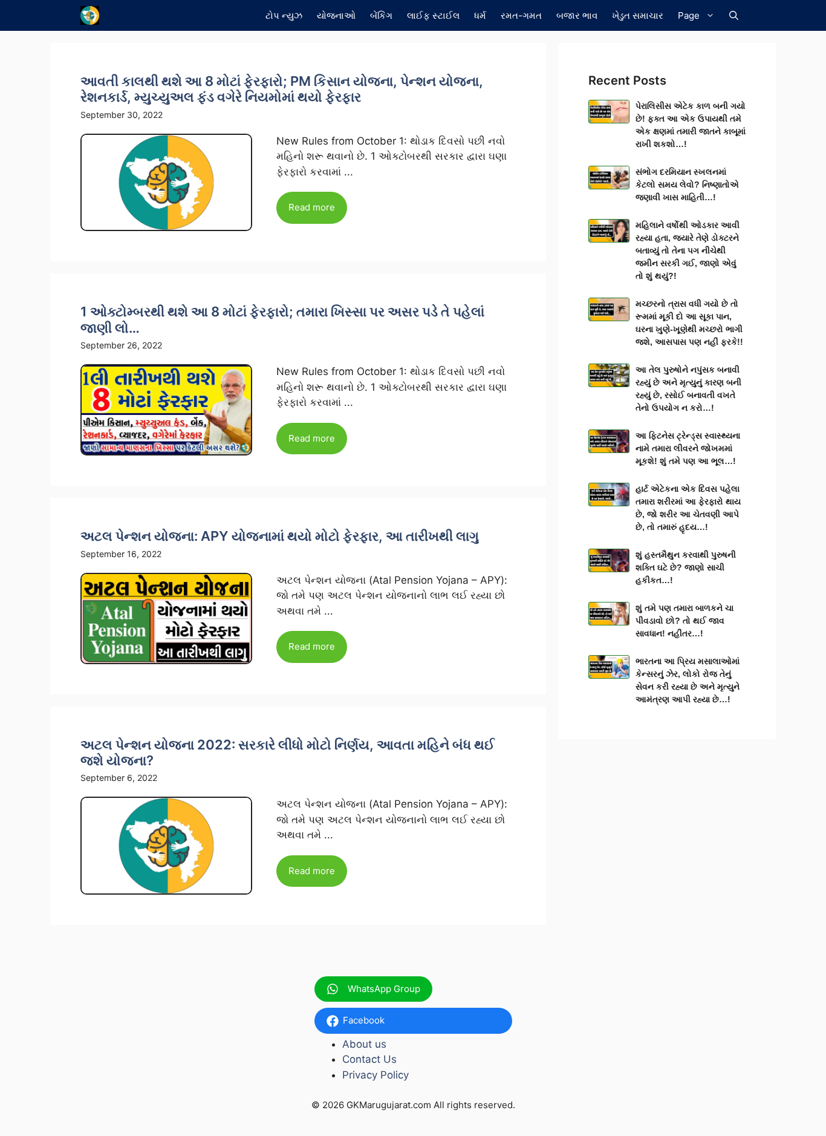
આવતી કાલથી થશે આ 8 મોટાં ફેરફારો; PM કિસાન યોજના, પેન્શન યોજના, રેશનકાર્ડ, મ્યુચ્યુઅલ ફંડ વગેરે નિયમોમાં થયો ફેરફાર (281, 89)
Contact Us (369, 1059)
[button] (734, 15)
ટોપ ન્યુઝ (283, 15)
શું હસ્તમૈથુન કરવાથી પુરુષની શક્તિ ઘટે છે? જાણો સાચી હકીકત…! (686, 567)
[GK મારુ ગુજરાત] (89, 15)
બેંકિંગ (381, 15)
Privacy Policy (375, 1075)
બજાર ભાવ (576, 15)
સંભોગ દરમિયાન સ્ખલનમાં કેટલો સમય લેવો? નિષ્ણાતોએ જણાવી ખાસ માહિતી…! (687, 184)
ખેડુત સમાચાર (637, 15)
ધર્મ (480, 15)
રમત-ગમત (521, 15)
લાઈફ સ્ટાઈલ (433, 15)
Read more (311, 207)
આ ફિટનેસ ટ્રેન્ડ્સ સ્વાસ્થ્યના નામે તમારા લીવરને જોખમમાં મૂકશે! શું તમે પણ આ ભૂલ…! (688, 448)
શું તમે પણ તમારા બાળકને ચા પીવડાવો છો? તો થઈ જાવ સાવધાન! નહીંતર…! (684, 620)
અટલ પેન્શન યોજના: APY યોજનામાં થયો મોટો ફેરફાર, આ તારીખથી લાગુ (279, 536)
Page (689, 15)
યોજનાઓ (336, 15)
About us (364, 1044)
